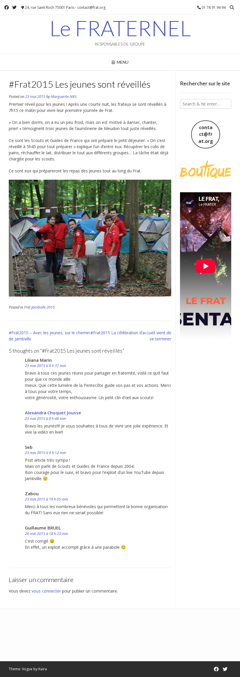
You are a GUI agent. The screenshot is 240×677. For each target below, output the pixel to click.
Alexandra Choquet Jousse (53, 412)
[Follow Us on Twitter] (14, 7)
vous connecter (46, 591)
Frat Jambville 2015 (39, 307)
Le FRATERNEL (120, 28)
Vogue (27, 668)
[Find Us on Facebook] (6, 7)
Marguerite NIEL (64, 96)
